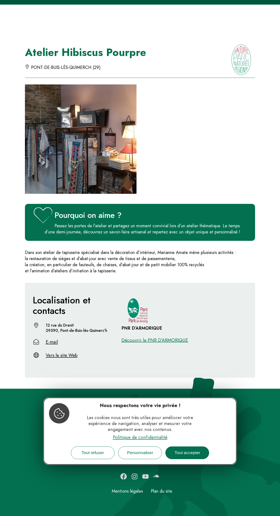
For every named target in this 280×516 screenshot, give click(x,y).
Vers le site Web (61, 355)
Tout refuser (93, 452)
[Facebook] (123, 476)
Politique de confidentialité (140, 437)
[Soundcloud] (156, 476)
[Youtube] (145, 476)
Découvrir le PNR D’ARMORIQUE (154, 340)
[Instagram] (134, 476)
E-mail (52, 342)
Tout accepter (187, 452)
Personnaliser (140, 452)
